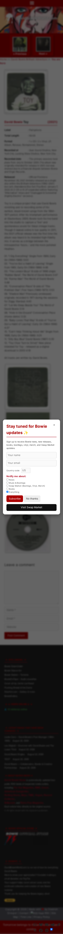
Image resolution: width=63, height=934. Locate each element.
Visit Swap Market (31, 507)
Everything (13, 492)
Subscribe (15, 498)
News (11, 480)
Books (11, 489)
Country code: (13, 470)
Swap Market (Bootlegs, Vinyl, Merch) (26, 486)
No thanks (32, 498)
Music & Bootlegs (16, 483)
